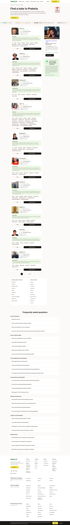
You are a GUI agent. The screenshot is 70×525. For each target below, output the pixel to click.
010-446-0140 (14, 473)
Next (29, 273)
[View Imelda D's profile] (15, 56)
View (17, 48)
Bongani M (22, 133)
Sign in (48, 1)
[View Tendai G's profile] (15, 184)
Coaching (27, 1)
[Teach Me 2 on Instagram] (16, 471)
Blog (38, 1)
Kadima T (21, 252)
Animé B (21, 229)
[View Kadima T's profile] (15, 254)
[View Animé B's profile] (15, 232)
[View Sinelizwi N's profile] (15, 82)
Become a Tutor (21, 1)
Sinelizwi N (22, 80)
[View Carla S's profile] (15, 31)
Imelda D (21, 53)
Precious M (22, 158)
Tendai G (21, 182)
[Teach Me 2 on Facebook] (11, 471)
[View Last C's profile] (15, 106)
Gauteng (17, 4)
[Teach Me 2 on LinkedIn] (14, 471)
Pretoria (21, 4)
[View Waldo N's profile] (15, 209)
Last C (20, 103)
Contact (41, 1)
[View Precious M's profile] (15, 161)
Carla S (21, 28)
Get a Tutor (55, 1)
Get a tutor (14, 17)
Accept (55, 523)
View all (32, 302)
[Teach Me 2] (13, 1)
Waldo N (21, 207)
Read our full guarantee (49, 75)
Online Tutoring (33, 1)
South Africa (12, 4)
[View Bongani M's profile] (15, 136)
